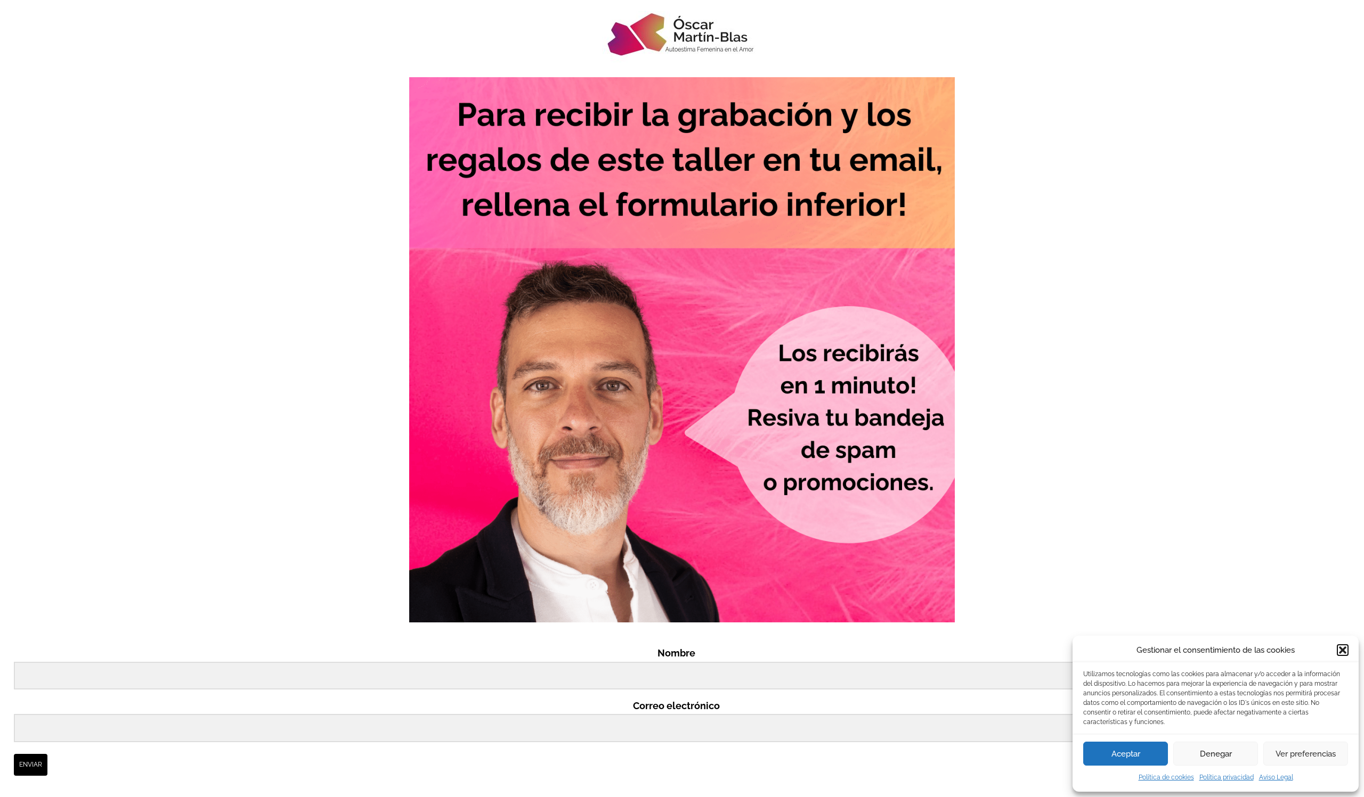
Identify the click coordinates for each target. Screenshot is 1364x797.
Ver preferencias (1306, 754)
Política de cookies (1166, 777)
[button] (1342, 650)
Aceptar (1125, 754)
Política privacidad (1226, 777)
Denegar (1216, 754)
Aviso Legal (1276, 777)
